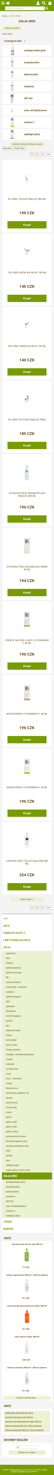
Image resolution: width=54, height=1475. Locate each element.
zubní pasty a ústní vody (18, 1170)
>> (48, 154)
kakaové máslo (13, 1030)
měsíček (10, 1064)
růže (8, 1150)
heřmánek (11, 1011)
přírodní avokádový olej (17, 1146)
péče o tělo (11, 1126)
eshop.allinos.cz (17, 1470)
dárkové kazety (13, 996)
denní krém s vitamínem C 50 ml (26, 787)
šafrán (9, 1155)
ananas (9, 963)
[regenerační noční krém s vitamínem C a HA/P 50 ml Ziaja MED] (27, 693)
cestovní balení (13, 982)
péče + (9, 1117)
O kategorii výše (13, 41)
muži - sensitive (13, 1078)
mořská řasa (12, 1069)
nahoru (50, 1471)
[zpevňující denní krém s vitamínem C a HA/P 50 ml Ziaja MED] (27, 767)
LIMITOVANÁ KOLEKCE (16, 940)
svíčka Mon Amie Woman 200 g (19, 1413)
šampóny (29, 86)
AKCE (6, 925)
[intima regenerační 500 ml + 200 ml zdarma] (27, 1285)
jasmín (9, 1020)
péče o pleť (11, 1122)
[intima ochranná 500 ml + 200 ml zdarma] (27, 1378)
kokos (9, 1035)
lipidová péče (31, 74)
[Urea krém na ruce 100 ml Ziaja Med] (27, 325)
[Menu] (3, 3)
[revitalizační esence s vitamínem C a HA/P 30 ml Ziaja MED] (27, 619)
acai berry (10, 953)
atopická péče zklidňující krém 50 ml (27, 568)
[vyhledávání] (45, 4)
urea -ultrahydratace (35, 110)
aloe (8, 958)
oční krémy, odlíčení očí (17, 1093)
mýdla (9, 1083)
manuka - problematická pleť (20, 1054)
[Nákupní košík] (51, 4)
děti (8, 1001)
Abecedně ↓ (8, 148)
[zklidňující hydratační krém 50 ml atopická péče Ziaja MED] (27, 546)
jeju (7, 1025)
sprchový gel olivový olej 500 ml (27, 1244)
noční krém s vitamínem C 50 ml (27, 714)
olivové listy (12, 1102)
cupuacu (10, 991)
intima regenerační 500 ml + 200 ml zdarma (27, 1275)
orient (9, 1112)
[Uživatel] (39, 4)
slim (8, 1160)
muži (8, 1073)
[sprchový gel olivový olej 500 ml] (27, 1254)
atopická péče (31, 62)
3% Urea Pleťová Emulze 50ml (27, 419)
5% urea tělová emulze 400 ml (27, 199)
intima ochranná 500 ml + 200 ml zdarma (27, 1367)
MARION (8, 1228)
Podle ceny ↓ (19, 148)
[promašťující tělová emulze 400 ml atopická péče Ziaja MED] (27, 472)
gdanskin (10, 1006)
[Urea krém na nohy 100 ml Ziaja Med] (27, 252)
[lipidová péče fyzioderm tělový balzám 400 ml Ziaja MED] (27, 840)
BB (7, 977)
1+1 (5, 918)
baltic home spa (14, 972)
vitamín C (29, 122)
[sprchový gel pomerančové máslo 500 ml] (26, 1316)
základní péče (12, 1165)
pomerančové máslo (16, 1136)
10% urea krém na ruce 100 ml (27, 346)
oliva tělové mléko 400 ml (27, 1337)
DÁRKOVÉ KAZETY (14, 933)
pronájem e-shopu (24, 1471)
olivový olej (11, 1107)
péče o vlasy (12, 1131)
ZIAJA (7, 947)
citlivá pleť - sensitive (16, 987)
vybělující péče (32, 134)
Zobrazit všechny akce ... (27, 1398)
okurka (9, 1097)
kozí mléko (11, 1040)
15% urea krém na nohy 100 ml (27, 272)
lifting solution (13, 1049)
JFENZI (7, 1221)
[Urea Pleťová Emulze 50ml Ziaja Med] (27, 399)
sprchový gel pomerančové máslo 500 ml (27, 1306)
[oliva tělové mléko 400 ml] (27, 1347)
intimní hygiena (13, 1016)
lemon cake (11, 1044)
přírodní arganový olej (16, 1141)
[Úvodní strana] (9, 4)
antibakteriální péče (35, 50)
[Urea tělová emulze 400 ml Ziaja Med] (27, 178)
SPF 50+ (28, 98)
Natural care (12, 1088)
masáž (9, 1059)
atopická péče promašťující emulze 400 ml (27, 494)
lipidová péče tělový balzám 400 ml (27, 862)
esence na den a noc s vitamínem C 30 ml (27, 641)
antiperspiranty (13, 967)
